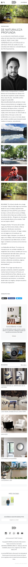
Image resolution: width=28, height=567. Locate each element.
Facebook (12, 298)
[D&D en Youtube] (22, 533)
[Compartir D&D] (14, 533)
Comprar (14, 336)
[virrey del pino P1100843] (14, 154)
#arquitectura (5, 293)
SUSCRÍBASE (24, 2)
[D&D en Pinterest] (18, 533)
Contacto (20, 538)
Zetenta (25, 563)
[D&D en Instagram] (6, 533)
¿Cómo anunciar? (10, 538)
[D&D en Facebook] (10, 533)
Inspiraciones (5, 26)
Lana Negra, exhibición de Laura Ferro (13, 411)
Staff (16, 538)
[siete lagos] (14, 133)
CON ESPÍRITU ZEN (6, 480)
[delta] (14, 191)
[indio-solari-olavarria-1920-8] (14, 173)
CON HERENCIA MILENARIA (9, 458)
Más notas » (24, 365)
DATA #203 (4, 434)
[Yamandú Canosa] (7, 501)
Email (5, 298)
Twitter (19, 298)
